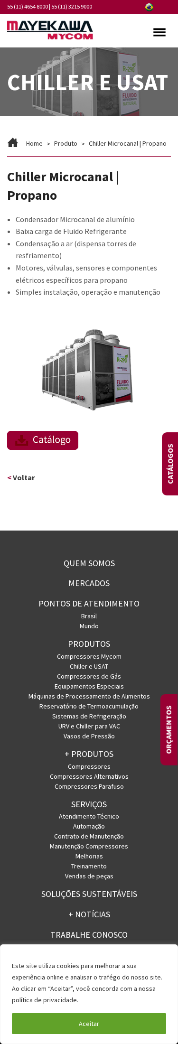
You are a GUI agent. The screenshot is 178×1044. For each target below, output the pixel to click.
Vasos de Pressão (89, 736)
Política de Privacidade (114, 1000)
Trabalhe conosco (89, 934)
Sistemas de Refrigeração (89, 716)
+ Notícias (89, 914)
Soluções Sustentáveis (89, 893)
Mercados (89, 583)
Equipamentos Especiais (89, 686)
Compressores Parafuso (89, 786)
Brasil (89, 616)
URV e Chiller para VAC (89, 726)
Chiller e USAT (89, 666)
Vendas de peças (89, 876)
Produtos (89, 643)
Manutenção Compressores (89, 846)
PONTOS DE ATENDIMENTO (89, 603)
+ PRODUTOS (89, 753)
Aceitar (89, 1023)
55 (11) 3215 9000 (71, 6)
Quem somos (89, 563)
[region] (89, 994)
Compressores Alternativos (89, 776)
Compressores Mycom (89, 656)
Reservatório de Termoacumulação (89, 706)
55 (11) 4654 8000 (27, 6)
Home (34, 143)
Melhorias (89, 856)
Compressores (89, 766)
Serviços (89, 804)
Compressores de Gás (89, 676)
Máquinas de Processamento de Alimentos (89, 696)
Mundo (89, 626)
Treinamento (89, 866)
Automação (89, 826)
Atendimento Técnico (89, 816)
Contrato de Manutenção (89, 836)
